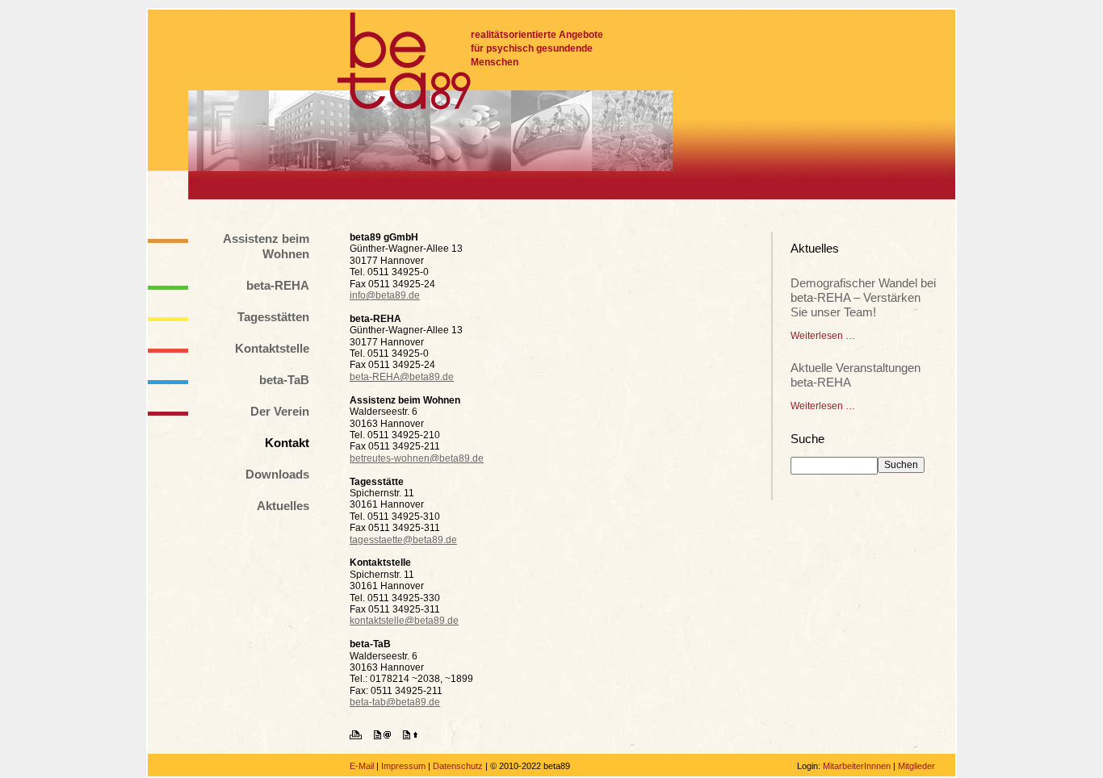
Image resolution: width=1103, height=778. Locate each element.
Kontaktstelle (272, 348)
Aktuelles (283, 505)
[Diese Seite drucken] (360, 736)
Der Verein (279, 411)
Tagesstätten (273, 317)
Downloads (277, 474)
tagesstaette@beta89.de (403, 540)
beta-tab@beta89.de (395, 702)
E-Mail (362, 766)
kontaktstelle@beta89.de (404, 620)
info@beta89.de (385, 295)
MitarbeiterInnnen (857, 766)
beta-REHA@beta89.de (402, 377)
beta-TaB (284, 380)
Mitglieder (916, 766)
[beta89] (404, 61)
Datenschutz (458, 766)
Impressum (403, 766)
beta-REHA (277, 285)
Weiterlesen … (823, 335)
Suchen (901, 465)
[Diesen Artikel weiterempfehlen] (387, 736)
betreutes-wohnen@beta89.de (417, 458)
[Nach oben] (415, 736)
